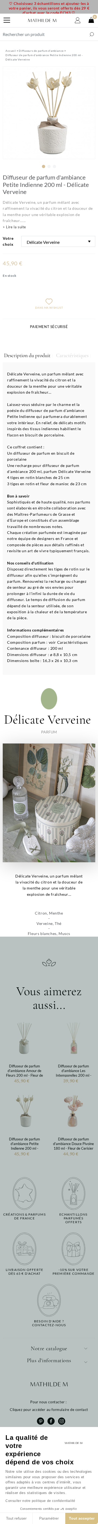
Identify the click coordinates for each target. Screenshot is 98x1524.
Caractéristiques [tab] (72, 355)
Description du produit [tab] (27, 355)
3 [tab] (54, 166)
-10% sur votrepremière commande (73, 1272)
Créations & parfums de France (24, 1216)
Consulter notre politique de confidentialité (40, 1501)
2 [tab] (49, 166)
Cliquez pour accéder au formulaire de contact (49, 1409)
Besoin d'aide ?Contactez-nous (49, 1323)
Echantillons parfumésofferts (73, 1218)
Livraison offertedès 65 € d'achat (24, 1272)
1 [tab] (43, 166)
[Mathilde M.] (42, 20)
